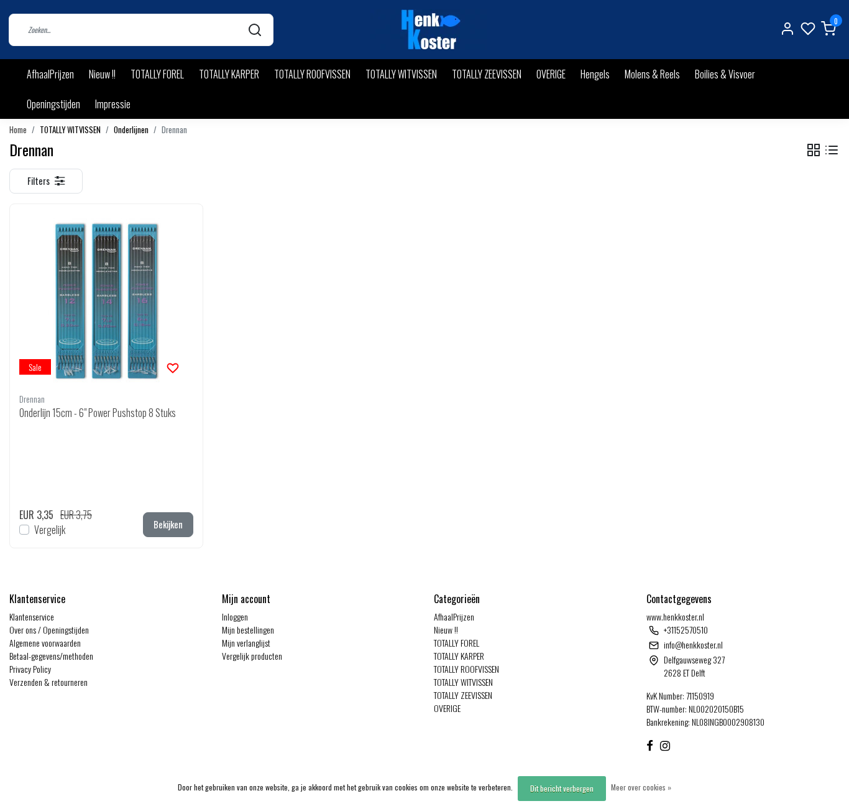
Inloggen (235, 616)
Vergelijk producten (252, 655)
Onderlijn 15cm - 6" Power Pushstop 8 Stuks (97, 412)
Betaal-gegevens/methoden (51, 655)
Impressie (113, 103)
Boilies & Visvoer (725, 74)
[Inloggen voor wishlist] (173, 366)
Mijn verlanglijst (246, 642)
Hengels (595, 74)
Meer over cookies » (641, 787)
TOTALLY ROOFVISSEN (312, 74)
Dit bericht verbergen (562, 788)
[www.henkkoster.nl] (428, 29)
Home (18, 130)
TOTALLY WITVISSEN (401, 74)
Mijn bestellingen (248, 629)
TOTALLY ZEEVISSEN (486, 74)
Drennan (174, 130)
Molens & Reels (652, 74)
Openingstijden (53, 103)
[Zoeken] (255, 29)
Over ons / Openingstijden (49, 629)
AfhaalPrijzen (50, 74)
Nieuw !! (102, 74)
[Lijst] (832, 150)
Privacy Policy (30, 668)
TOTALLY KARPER (229, 74)
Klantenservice (31, 616)
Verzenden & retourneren (48, 681)
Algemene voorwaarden (45, 642)
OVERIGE (551, 74)
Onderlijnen (131, 130)
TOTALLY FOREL (157, 74)
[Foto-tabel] (813, 150)
